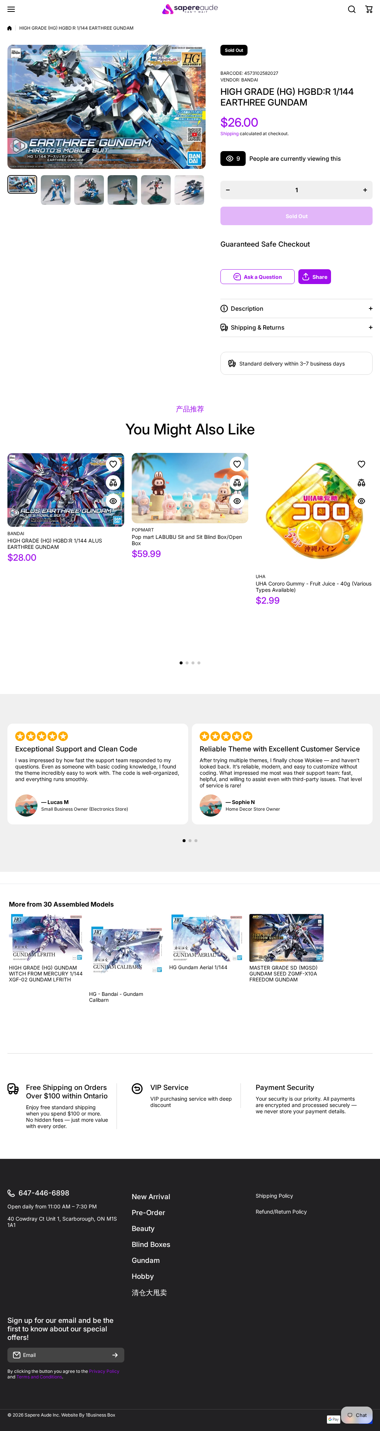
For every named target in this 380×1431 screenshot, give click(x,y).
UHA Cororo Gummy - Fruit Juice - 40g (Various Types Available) (313, 586)
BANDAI (249, 80)
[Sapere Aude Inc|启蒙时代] (190, 9)
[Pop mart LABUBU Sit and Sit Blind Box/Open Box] (190, 488)
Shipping (229, 133)
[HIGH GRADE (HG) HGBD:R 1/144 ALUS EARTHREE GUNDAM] (65, 490)
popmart (143, 530)
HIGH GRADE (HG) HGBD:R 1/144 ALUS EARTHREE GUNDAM (54, 543)
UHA (260, 576)
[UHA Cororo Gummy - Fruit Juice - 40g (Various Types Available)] (314, 511)
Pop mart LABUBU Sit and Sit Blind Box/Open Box (187, 540)
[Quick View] (113, 501)
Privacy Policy (104, 1371)
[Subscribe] (115, 1355)
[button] (335, 276)
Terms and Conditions (39, 1377)
